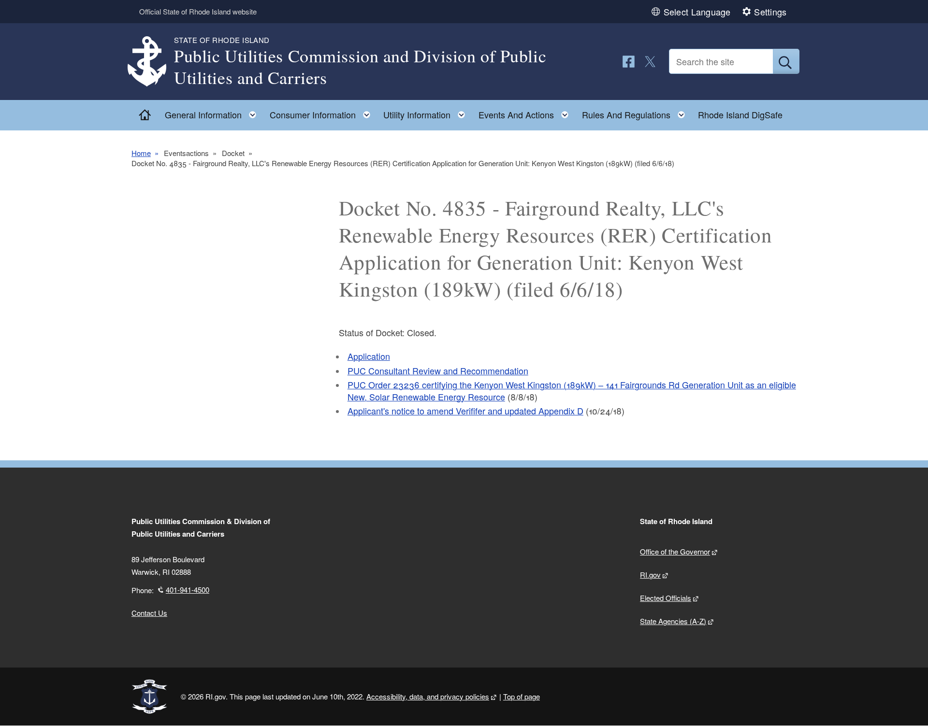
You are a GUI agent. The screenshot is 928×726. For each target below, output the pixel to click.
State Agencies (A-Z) (673, 621)
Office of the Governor (675, 551)
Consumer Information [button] (323, 112)
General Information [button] (213, 112)
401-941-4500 (187, 589)
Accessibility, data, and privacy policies (427, 696)
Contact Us (149, 613)
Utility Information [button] (427, 112)
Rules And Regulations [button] (636, 112)
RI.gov (650, 574)
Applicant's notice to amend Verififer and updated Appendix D (465, 410)
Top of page (521, 696)
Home (141, 153)
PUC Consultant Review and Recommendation (438, 370)
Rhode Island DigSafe (740, 114)
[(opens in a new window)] (628, 61)
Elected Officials (665, 598)
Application (369, 356)
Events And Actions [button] (526, 112)
